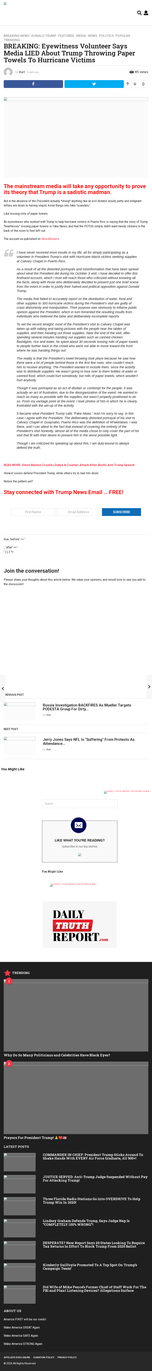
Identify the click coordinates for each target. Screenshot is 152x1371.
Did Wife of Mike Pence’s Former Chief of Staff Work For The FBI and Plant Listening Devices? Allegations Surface (94, 1289)
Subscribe (121, 512)
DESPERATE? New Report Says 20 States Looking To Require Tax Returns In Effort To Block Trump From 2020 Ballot (94, 1245)
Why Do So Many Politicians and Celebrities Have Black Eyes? (57, 1055)
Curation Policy (43, 1357)
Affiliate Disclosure (17, 1357)
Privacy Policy (67, 1357)
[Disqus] (76, 641)
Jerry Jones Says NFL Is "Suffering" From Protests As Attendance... (89, 741)
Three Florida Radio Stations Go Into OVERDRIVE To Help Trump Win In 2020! (91, 1201)
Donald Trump (43, 36)
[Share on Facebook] (33, 84)
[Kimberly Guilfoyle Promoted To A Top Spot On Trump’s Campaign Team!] (20, 1272)
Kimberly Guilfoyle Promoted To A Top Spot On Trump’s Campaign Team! (90, 1267)
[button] (139, 13)
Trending (12, 40)
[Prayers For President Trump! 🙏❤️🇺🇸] (76, 1098)
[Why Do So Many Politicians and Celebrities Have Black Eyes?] (76, 1015)
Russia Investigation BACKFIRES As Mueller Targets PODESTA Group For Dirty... (87, 707)
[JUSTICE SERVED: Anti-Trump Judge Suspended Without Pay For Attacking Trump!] (20, 1184)
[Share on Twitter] (94, 84)
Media (81, 36)
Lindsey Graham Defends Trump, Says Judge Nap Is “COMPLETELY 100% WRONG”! (86, 1222)
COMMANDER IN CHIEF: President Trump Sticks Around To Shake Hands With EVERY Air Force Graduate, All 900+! (93, 1156)
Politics (106, 36)
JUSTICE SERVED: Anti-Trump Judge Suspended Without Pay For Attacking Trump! (95, 1179)
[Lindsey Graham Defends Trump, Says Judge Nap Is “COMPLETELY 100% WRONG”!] (20, 1228)
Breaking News (16, 36)
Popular (122, 36)
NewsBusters (50, 239)
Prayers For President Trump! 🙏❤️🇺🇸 (35, 1137)
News (92, 36)
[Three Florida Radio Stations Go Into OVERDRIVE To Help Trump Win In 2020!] (20, 1206)
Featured (66, 36)
